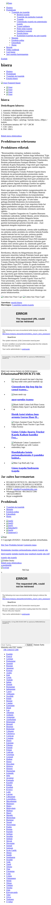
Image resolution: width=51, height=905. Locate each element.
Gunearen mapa (29, 545)
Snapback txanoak (24, 31)
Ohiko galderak (12, 50)
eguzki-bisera (16, 302)
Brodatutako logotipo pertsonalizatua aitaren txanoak (22, 550)
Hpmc (14, 45)
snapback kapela (35, 554)
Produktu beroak (16, 545)
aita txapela (12, 557)
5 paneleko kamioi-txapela (23, 305)
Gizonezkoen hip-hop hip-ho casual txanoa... (27, 388)
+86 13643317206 (10, 650)
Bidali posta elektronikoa (11, 563)
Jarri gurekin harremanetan (17, 54)
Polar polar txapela (24, 29)
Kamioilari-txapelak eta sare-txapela (31, 36)
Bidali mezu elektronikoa (11, 136)
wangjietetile (6, 565)
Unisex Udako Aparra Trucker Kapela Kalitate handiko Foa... (28, 434)
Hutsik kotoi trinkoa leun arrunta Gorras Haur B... (25, 416)
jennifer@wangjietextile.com (25, 489)
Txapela (20, 19)
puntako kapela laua (20, 554)
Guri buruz (10, 52)
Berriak (9, 47)
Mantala (15, 38)
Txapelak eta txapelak (21, 12)
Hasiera (9, 7)
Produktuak (11, 10)
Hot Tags (5, 545)
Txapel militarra (23, 26)
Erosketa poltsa (18, 40)
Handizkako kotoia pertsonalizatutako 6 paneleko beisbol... (28, 455)
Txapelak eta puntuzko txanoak (30, 17)
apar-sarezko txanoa (22, 399)
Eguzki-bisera (22, 33)
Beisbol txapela (23, 14)
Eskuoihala (16, 43)
